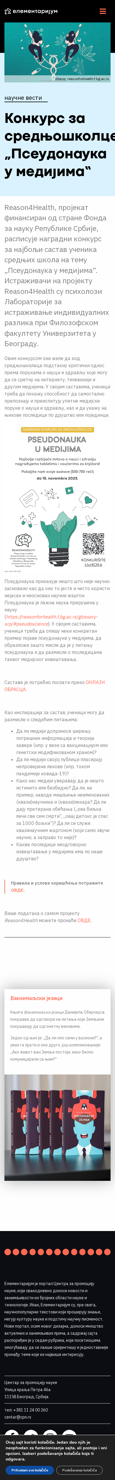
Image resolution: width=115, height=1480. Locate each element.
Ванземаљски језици (36, 998)
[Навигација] (103, 11)
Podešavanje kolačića (79, 1470)
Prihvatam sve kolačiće (30, 1470)
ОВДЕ (17, 890)
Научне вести (23, 98)
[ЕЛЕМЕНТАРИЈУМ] (35, 11)
